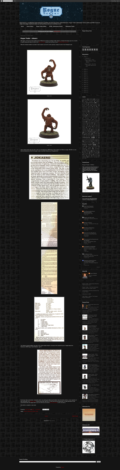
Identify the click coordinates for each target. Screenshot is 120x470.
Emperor (96, 119)
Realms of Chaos (88, 222)
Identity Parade (95, 127)
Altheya (98, 102)
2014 (85, 90)
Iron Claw (95, 129)
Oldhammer (30, 411)
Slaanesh (96, 147)
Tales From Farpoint (88, 206)
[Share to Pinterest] (48, 409)
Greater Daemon (85, 125)
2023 (85, 73)
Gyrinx (92, 125)
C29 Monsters (95, 108)
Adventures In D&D (86, 294)
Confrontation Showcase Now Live (91, 218)
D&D (95, 115)
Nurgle (96, 135)
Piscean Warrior (88, 141)
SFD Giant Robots (86, 147)
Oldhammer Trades (70, 26)
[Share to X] (45, 409)
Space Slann (93, 153)
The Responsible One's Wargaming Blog (89, 212)
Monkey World (33, 401)
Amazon (85, 104)
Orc (96, 137)
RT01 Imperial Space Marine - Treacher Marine (93, 365)
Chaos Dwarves (85, 112)
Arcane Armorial (86, 105)
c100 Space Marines (93, 107)
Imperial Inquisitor (86, 129)
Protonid (94, 141)
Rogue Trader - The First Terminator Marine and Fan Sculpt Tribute (90, 288)
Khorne (91, 132)
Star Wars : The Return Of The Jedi (91, 223)
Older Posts (75, 416)
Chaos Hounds (91, 113)
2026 (85, 56)
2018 (85, 82)
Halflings (96, 125)
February (87, 58)
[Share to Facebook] (47, 409)
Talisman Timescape (88, 154)
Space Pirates (94, 152)
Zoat (84, 158)
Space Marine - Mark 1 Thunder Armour (93, 336)
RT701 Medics (90, 146)
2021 (85, 76)
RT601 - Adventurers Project (56, 26)
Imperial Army (85, 128)
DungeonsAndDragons (86, 119)
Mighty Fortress (95, 134)
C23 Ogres (89, 108)
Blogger (62, 467)
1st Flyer (84, 99)
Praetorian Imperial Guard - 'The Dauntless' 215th (90, 261)
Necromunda (90, 135)
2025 (85, 69)
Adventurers (91, 102)
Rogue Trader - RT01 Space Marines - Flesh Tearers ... (90, 61)
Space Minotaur (96, 151)
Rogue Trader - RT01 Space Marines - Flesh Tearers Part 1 (93, 355)
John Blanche (85, 131)
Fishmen (89, 122)
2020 (85, 78)
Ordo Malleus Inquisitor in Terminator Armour (93, 395)
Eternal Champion (85, 120)
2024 (85, 71)
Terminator (96, 154)
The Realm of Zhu (88, 254)
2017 (85, 84)
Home (22, 26)
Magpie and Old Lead (89, 217)
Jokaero (25, 411)
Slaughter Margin (86, 148)
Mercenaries (88, 134)
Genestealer (90, 124)
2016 (85, 86)
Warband (84, 157)
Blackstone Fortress (86, 106)
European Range (93, 120)
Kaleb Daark (86, 132)
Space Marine (87, 151)
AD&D (90, 100)
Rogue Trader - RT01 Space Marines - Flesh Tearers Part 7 (90, 284)
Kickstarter (97, 132)
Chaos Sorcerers (92, 114)
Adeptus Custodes (89, 101)
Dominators (87, 118)
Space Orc (86, 152)
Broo (94, 106)
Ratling (98, 141)
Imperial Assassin (94, 128)
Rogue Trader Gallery (41, 26)
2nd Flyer (97, 99)
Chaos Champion (94, 111)
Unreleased (95, 155)
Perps (98, 140)
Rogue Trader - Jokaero (29, 38)
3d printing (85, 100)
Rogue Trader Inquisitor (93, 344)
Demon (93, 117)
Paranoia (93, 140)
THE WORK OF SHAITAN (89, 246)
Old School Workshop (89, 227)
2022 (85, 75)
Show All (98, 267)
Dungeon (95, 118)
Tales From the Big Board (90, 232)
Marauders (96, 133)
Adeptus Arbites (96, 100)
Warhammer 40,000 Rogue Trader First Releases (92, 316)
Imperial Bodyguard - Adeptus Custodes (92, 326)
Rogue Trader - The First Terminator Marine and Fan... (90, 65)
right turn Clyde (42, 42)
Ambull (91, 104)
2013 (85, 92)
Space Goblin (97, 149)
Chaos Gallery (30, 26)
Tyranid (83, 155)
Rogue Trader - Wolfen (88, 164)
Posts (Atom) (52, 420)
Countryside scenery (88, 228)
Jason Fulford (93, 273)
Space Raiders (85, 153)
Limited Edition (87, 133)
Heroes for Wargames (87, 126)
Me (83, 134)
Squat (98, 153)
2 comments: (38, 409)
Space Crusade (90, 149)
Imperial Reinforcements (89, 207)
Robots (96, 143)
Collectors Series (90, 115)
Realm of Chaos (88, 143)
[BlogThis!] (44, 409)
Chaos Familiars (92, 112)
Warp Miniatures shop (88, 213)
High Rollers (96, 126)
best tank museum (53, 402)
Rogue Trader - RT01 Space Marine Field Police (93, 375)
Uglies (89, 155)
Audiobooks (95, 105)
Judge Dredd (96, 131)
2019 (85, 80)
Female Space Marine (91, 121)
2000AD (91, 99)
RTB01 (96, 146)
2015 (85, 88)
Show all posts (57, 31)
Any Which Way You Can (63, 42)
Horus (89, 127)
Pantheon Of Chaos (87, 140)
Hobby (83, 127)
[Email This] (43, 409)
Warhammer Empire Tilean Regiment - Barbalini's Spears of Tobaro (90, 249)
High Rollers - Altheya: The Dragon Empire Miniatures (90, 297)
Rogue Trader (35, 411)
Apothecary (96, 104)
